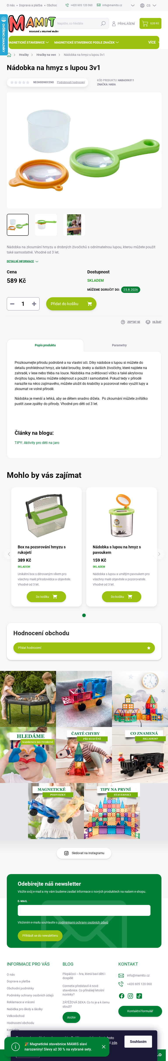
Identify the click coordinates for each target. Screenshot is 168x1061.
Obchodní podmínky (20, 988)
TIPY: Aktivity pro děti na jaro (37, 443)
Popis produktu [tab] (45, 345)
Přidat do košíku (64, 303)
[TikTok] (139, 995)
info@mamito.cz (138, 975)
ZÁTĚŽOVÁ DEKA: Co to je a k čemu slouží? (86, 1004)
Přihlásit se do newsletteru (40, 935)
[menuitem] (28, 42)
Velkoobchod (15, 1016)
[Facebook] (121, 995)
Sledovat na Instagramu (88, 853)
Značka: (106, 84)
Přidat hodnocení (29, 647)
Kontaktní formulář (140, 1011)
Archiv (71, 1017)
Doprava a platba (30, 5)
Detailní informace (20, 261)
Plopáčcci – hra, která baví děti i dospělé (84, 976)
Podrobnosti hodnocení (71, 82)
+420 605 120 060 (139, 984)
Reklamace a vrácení (21, 1002)
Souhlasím (138, 1042)
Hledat (103, 23)
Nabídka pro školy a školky (25, 1009)
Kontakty (13, 1030)
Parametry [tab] (119, 345)
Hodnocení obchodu (20, 1023)
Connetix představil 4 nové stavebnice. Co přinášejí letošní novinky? (83, 990)
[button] (84, 615)
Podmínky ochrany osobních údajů (30, 995)
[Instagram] (130, 995)
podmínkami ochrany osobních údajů (83, 922)
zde (114, 1043)
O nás (11, 5)
